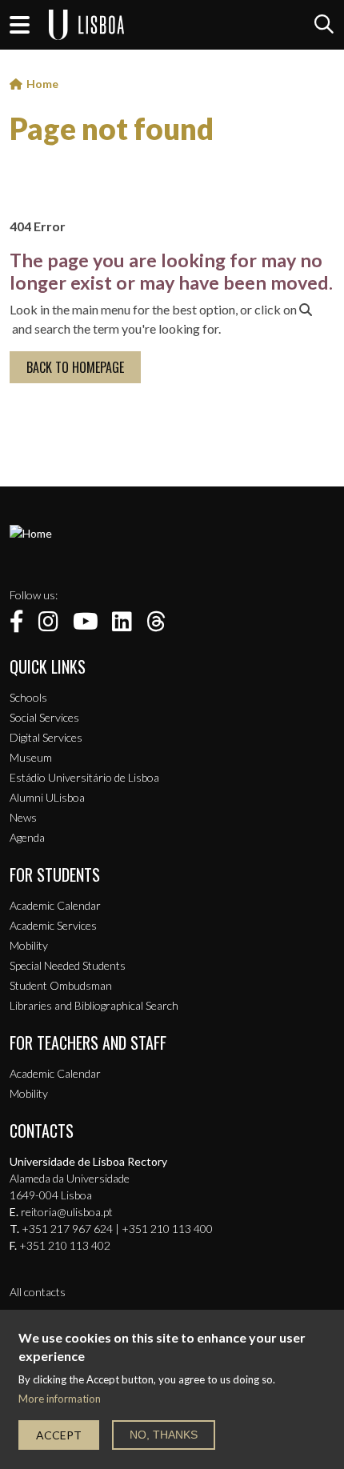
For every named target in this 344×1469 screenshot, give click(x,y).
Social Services (44, 717)
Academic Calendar (55, 905)
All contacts (38, 1292)
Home (42, 83)
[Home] (31, 533)
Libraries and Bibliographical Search (94, 1005)
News (23, 817)
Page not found (112, 128)
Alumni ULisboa (47, 797)
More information (59, 1399)
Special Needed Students (68, 965)
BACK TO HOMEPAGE (75, 367)
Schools (28, 697)
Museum (31, 757)
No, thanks (164, 1434)
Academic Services (53, 925)
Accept (59, 1435)
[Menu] (20, 25)
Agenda (27, 837)
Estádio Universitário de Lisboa (84, 777)
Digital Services (46, 737)
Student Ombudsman (61, 985)
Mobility (29, 945)
